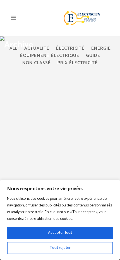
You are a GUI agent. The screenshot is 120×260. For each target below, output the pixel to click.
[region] (60, 220)
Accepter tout (60, 233)
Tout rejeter (60, 248)
